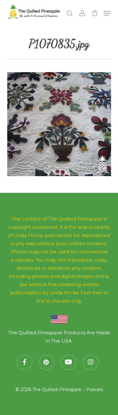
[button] (107, 13)
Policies (94, 389)
